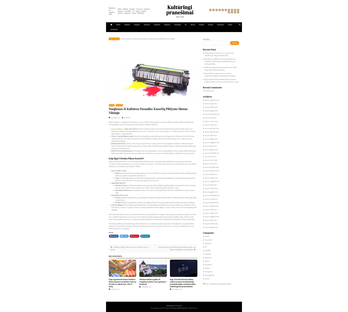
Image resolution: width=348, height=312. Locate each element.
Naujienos (121, 11)
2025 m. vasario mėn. (211, 160)
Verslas (134, 13)
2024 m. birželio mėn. (211, 188)
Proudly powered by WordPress (161, 308)
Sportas (138, 11)
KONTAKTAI (140, 13)
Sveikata (143, 11)
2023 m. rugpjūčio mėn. (212, 217)
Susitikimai (146, 9)
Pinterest (135, 236)
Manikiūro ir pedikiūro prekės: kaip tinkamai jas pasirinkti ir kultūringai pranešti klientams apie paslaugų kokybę (220, 61)
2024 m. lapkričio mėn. (212, 171)
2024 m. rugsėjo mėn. (211, 178)
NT (133, 11)
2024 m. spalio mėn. (211, 174)
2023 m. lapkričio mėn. (212, 206)
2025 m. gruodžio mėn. (212, 128)
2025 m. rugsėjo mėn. (211, 139)
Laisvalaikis (128, 11)
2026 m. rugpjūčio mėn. (212, 100)
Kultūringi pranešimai (179, 10)
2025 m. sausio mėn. (211, 164)
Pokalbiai (125, 9)
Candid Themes (192, 308)
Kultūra (120, 9)
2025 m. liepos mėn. (211, 146)
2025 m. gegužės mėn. (211, 149)
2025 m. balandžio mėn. (212, 153)
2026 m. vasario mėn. (211, 121)
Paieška (206, 39)
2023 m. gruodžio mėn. (212, 202)
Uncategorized (209, 275)
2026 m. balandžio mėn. (212, 114)
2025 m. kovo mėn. (210, 157)
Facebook (114, 236)
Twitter (124, 236)
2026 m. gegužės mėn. (211, 111)
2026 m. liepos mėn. (211, 104)
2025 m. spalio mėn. (211, 135)
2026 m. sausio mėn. (211, 125)
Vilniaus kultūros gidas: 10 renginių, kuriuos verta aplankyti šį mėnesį (152, 281)
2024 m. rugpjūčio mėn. (212, 181)
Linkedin (146, 236)
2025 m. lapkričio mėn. (212, 132)
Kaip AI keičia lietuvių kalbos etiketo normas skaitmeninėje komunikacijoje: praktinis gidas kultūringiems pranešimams (183, 283)
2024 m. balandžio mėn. (212, 195)
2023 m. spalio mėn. (211, 210)
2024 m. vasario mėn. (211, 199)
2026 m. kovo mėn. (211, 118)
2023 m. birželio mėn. (211, 224)
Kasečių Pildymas (117, 129)
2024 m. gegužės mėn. (211, 192)
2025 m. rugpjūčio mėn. (212, 142)
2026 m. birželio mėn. (211, 107)
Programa (132, 9)
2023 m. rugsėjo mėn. (211, 213)
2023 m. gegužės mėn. (211, 227)
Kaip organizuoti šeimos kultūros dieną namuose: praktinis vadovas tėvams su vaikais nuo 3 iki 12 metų (122, 283)
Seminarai (139, 9)
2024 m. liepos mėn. (211, 185)
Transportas (127, 13)
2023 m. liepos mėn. (211, 220)
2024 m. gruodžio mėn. (212, 167)
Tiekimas (120, 13)
